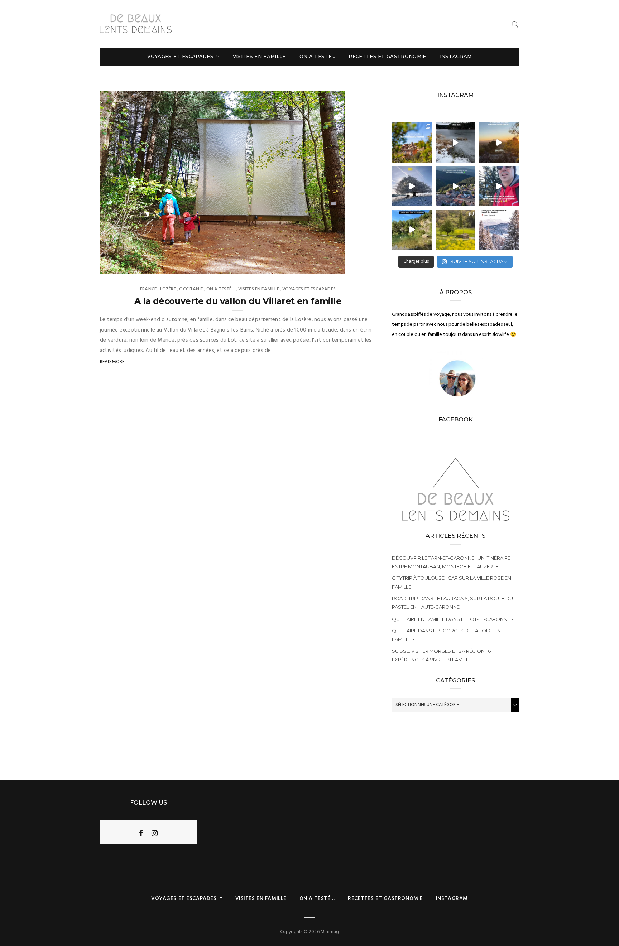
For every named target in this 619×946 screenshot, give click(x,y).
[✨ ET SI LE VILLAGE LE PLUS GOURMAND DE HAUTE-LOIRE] (456, 186)
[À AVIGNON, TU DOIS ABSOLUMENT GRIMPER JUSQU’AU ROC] (499, 142)
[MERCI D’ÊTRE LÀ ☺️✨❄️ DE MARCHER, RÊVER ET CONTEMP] (499, 230)
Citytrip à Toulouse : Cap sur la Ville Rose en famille (451, 582)
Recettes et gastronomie (387, 56)
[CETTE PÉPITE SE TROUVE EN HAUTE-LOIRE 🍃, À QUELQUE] (412, 230)
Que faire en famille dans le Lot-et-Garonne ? (453, 619)
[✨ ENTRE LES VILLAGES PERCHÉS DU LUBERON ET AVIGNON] (412, 142)
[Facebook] (141, 833)
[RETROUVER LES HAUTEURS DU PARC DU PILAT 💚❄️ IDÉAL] (456, 142)
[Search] (515, 24)
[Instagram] (155, 833)
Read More (112, 362)
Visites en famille (259, 56)
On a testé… (317, 56)
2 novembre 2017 (318, 266)
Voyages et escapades (181, 56)
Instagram (456, 56)
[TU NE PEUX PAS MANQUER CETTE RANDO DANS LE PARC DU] (499, 186)
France (148, 289)
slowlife (125, 266)
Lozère (168, 289)
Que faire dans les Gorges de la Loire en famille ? (446, 635)
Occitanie (191, 289)
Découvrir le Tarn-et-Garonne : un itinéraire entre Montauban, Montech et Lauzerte (451, 562)
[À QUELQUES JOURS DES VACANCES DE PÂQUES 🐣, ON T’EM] (456, 230)
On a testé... (220, 289)
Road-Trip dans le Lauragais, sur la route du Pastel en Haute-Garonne (452, 602)
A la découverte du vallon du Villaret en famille (237, 301)
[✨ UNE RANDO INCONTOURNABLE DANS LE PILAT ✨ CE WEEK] (412, 186)
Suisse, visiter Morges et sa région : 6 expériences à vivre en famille (441, 655)
